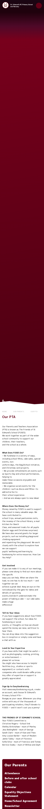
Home (4, 412)
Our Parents (18, 412)
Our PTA (34, 412)
